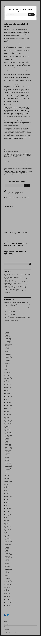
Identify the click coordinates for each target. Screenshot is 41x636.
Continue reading (20, 17)
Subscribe (31, 14)
